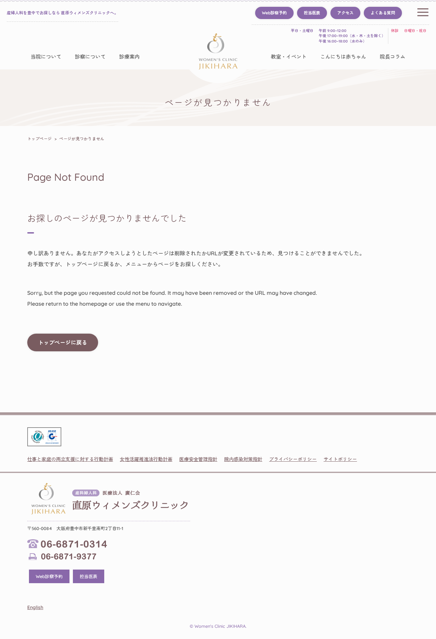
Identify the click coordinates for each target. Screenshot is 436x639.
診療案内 (129, 56)
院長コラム (392, 56)
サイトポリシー (340, 459)
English (35, 607)
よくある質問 (383, 12)
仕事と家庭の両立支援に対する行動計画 (70, 459)
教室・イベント (289, 56)
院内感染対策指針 (243, 459)
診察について (90, 56)
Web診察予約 (274, 12)
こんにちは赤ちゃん (343, 56)
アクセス (345, 12)
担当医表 (312, 12)
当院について (46, 56)
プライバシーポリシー (293, 459)
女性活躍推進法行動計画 (146, 459)
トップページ (39, 138)
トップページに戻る (62, 342)
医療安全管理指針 (198, 459)
